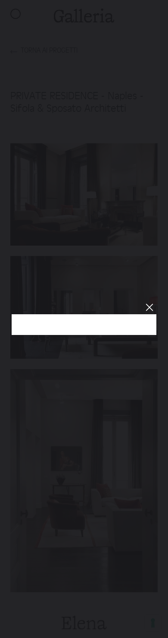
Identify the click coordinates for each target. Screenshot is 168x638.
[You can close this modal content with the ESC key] (84, 319)
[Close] (149, 307)
